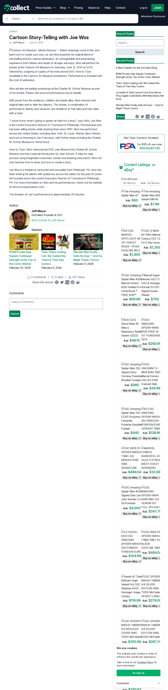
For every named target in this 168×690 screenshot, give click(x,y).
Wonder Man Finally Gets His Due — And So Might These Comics (87, 255)
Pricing (78, 7)
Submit (14, 313)
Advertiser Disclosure (153, 16)
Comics (13, 31)
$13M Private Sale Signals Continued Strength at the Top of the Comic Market (22, 257)
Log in (143, 7)
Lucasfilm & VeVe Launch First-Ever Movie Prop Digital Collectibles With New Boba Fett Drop (140, 95)
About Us (93, 7)
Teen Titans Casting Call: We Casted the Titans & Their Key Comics (53, 257)
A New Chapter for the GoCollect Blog (136, 67)
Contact (120, 7)
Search (140, 52)
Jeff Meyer (19, 42)
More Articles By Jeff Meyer (48, 220)
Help (107, 7)
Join (157, 8)
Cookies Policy (145, 662)
